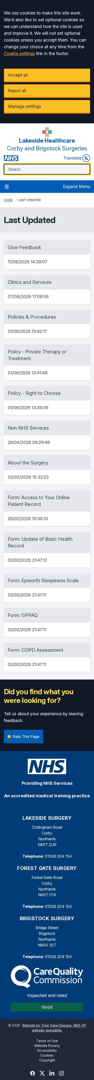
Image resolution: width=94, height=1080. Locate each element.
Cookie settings (19, 53)
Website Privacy (47, 1046)
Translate (72, 158)
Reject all (17, 90)
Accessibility (47, 1050)
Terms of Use (47, 1041)
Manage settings (24, 106)
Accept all (18, 74)
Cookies (47, 1055)
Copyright (47, 1060)
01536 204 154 (58, 856)
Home (8, 200)
